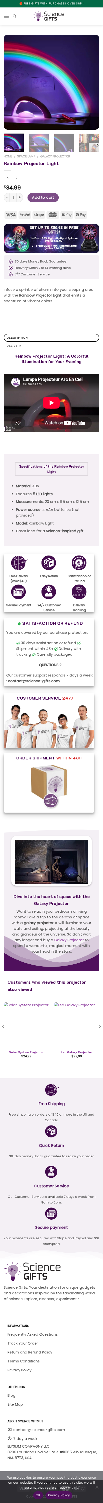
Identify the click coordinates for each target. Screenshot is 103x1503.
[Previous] (12, 82)
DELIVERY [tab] (14, 345)
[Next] (91, 82)
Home (8, 156)
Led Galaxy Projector (76, 1052)
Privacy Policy (59, 1495)
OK (38, 1495)
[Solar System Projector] (26, 1024)
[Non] (96, 1489)
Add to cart (43, 197)
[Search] (14, 16)
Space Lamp (26, 156)
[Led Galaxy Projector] (76, 1024)
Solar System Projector (26, 1052)
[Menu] (6, 16)
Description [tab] (17, 337)
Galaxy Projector (55, 156)
